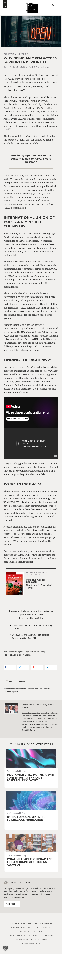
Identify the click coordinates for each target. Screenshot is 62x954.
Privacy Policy (21, 940)
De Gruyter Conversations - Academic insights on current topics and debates (5, 4)
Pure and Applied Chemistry (33, 182)
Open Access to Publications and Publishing (32, 627)
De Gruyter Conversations (31, 7)
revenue (8, 544)
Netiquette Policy (39, 940)
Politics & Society (43, 928)
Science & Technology (31, 932)
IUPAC (7, 175)
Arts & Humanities (43, 924)
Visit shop (10, 904)
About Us (21, 936)
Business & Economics (21, 928)
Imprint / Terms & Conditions (40, 936)
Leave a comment (17, 681)
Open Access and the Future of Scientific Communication (30, 636)
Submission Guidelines (31, 943)
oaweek (14, 654)
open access (25, 654)
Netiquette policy (11, 692)
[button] (5, 948)
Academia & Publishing (16, 54)
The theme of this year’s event (19, 136)
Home (11, 936)
